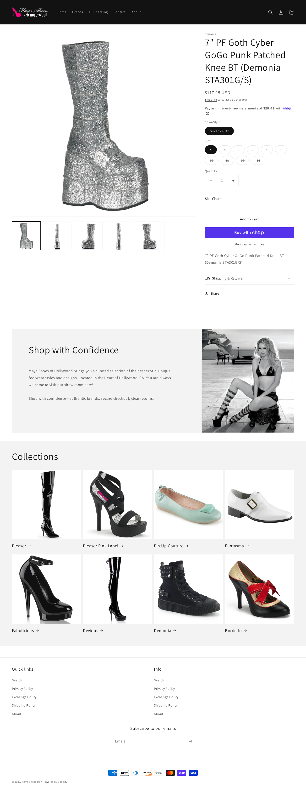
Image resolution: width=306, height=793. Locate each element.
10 (214, 161)
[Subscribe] (190, 741)
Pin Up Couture (168, 545)
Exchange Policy (24, 697)
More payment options (249, 244)
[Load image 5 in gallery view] (150, 236)
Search (17, 680)
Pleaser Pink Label (101, 545)
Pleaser (19, 545)
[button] (270, 12)
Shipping (211, 99)
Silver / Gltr (219, 131)
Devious (90, 630)
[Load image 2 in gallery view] (57, 236)
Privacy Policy (22, 688)
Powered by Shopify (55, 781)
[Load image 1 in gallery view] (26, 236)
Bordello (233, 630)
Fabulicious (23, 630)
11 (230, 161)
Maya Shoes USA (32, 781)
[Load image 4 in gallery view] (119, 236)
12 (245, 161)
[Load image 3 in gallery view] (88, 236)
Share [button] (214, 293)
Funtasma (234, 545)
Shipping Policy (24, 705)
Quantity (211, 171)
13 (261, 161)
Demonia (162, 630)
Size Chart (213, 198)
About (17, 714)
